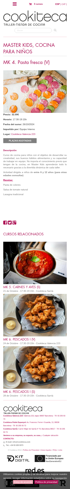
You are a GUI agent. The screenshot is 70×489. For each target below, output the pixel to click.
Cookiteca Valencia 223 (23, 134)
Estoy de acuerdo (23, 482)
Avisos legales (46, 450)
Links (60, 450)
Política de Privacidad (31, 450)
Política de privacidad (46, 482)
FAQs (55, 450)
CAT (63, 4)
